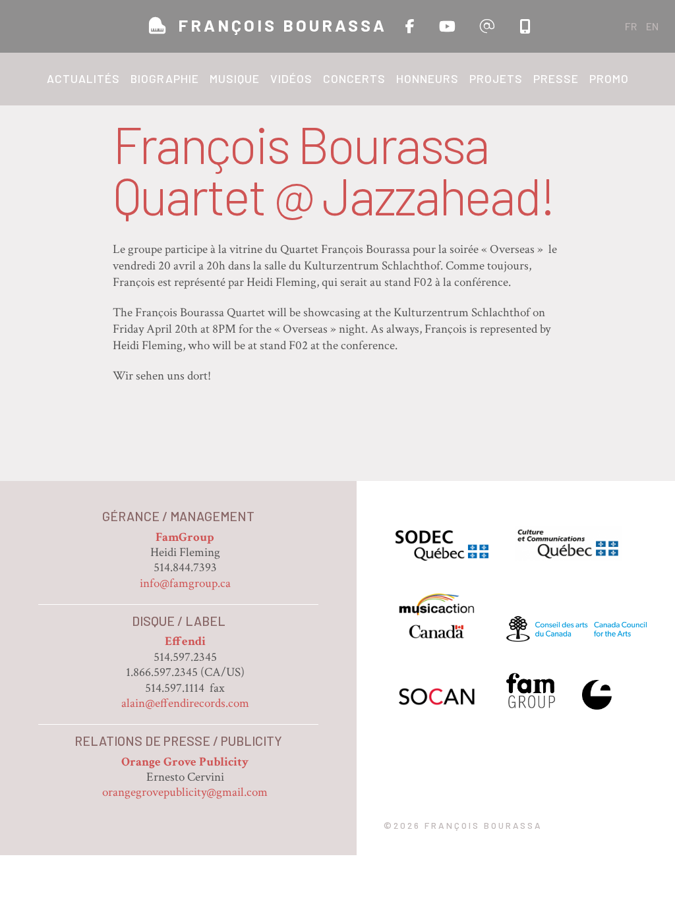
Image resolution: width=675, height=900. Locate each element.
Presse (556, 78)
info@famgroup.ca (185, 583)
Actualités (83, 78)
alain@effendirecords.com (185, 703)
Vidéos (291, 78)
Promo (609, 78)
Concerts (354, 78)
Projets (496, 78)
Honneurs (427, 78)
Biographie (165, 78)
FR (631, 26)
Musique (235, 78)
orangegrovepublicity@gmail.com (185, 792)
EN (652, 26)
